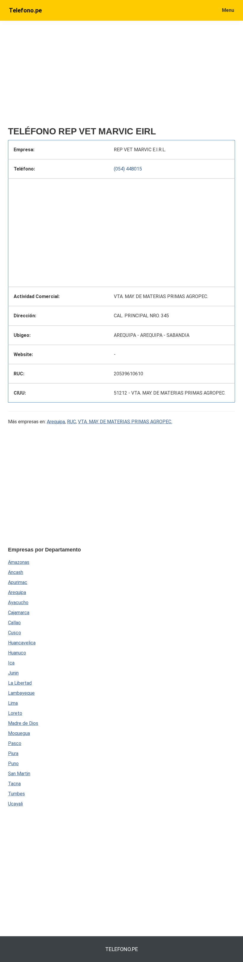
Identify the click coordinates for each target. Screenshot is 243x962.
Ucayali (15, 804)
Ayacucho (18, 602)
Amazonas (18, 562)
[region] (121, 76)
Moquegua (19, 733)
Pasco (14, 743)
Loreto (15, 713)
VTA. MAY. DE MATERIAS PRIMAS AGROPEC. (125, 421)
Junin (13, 673)
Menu (228, 10)
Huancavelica (22, 643)
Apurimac (17, 582)
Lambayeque (21, 693)
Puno (13, 763)
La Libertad (20, 683)
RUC (71, 421)
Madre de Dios (23, 723)
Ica (11, 663)
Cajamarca (18, 612)
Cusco (14, 633)
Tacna (14, 783)
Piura (13, 753)
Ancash (15, 572)
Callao (14, 622)
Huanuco (17, 653)
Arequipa (56, 421)
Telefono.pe (25, 10)
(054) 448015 (128, 169)
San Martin (19, 773)
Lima (13, 703)
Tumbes (16, 794)
